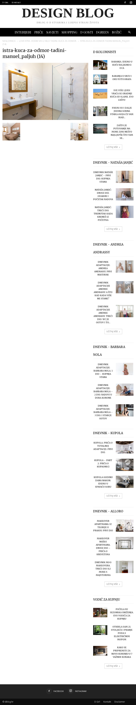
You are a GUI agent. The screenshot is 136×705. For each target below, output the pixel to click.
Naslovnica (9, 40)
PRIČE (38, 32)
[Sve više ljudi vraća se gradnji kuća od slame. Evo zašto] (100, 94)
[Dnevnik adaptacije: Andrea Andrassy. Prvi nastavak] (125, 266)
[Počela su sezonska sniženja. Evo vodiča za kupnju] (100, 612)
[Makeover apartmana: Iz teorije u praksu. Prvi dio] (125, 525)
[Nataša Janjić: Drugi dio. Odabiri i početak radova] (125, 194)
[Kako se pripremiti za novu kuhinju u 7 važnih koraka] (100, 651)
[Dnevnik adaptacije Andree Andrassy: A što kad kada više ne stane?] (125, 287)
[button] (129, 32)
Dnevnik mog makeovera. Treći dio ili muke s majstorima (103, 568)
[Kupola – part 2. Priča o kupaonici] (125, 465)
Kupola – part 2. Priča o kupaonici (103, 463)
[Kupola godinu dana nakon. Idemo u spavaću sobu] (125, 482)
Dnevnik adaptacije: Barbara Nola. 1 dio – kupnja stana (103, 370)
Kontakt (16, 2)
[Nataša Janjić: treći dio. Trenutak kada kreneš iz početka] (125, 212)
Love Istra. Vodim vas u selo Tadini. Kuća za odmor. (48, 40)
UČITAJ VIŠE (112, 147)
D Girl (5, 2)
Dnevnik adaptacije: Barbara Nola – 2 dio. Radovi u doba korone (103, 391)
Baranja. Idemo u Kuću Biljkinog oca (121, 64)
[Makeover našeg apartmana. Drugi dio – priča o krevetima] (125, 543)
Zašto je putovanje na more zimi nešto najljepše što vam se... (122, 131)
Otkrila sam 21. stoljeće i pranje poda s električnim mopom (121, 633)
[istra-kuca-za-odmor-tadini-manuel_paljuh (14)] (45, 119)
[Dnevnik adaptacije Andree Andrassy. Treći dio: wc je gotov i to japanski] (125, 311)
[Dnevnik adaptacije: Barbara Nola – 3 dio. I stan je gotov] (125, 410)
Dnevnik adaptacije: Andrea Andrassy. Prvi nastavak (103, 268)
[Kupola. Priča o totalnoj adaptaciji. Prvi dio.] (125, 447)
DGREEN (102, 32)
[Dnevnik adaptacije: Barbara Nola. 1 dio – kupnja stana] (125, 369)
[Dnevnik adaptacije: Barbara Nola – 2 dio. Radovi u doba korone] (125, 390)
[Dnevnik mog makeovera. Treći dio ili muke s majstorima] (125, 567)
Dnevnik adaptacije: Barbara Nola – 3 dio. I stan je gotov (103, 412)
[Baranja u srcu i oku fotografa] (100, 79)
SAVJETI (52, 32)
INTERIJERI (23, 32)
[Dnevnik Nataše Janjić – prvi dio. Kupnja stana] (125, 177)
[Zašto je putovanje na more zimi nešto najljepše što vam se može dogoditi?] (100, 129)
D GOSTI (86, 32)
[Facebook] (125, 2)
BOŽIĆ (116, 32)
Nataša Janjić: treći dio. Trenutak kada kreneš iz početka (103, 213)
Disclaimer (119, 701)
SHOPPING (69, 32)
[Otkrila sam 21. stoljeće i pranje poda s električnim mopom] (100, 630)
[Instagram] (131, 2)
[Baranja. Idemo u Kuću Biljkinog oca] (100, 65)
